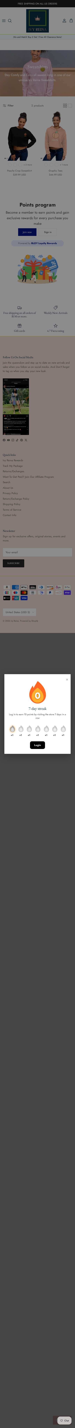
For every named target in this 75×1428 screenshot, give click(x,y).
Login (37, 745)
